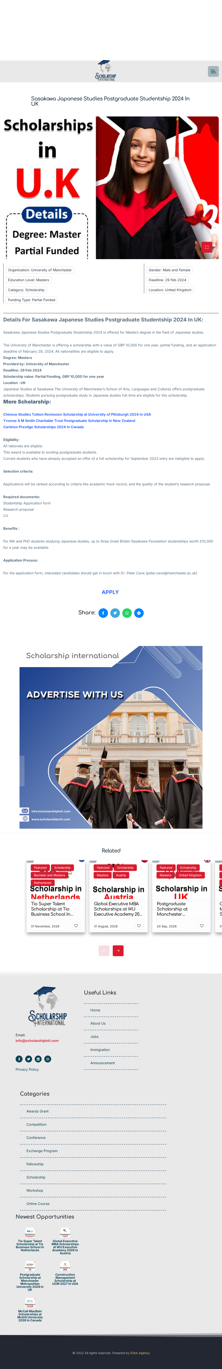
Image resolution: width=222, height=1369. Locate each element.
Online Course (37, 1203)
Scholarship (36, 1177)
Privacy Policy (27, 1069)
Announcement (102, 1063)
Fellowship (35, 1164)
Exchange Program (42, 1151)
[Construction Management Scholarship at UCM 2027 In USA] (65, 1266)
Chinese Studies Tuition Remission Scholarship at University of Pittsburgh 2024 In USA (77, 414)
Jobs (94, 1036)
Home (95, 1010)
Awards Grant (37, 1111)
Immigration (100, 1050)
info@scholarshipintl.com (37, 1040)
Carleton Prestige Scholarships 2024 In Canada (43, 427)
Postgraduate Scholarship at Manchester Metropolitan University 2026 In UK (30, 1282)
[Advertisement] (111, 30)
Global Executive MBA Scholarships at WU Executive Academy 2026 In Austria (65, 1247)
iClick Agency (140, 1353)
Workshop (34, 1190)
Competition (36, 1124)
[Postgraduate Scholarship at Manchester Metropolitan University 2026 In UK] (30, 1266)
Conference (36, 1137)
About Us (98, 1023)
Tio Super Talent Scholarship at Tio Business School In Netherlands (30, 1246)
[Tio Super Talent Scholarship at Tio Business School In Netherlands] (30, 1232)
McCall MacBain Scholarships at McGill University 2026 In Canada (30, 1316)
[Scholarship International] (105, 71)
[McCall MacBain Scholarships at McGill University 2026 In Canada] (30, 1303)
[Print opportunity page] (23, 633)
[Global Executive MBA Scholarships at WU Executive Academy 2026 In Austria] (65, 1232)
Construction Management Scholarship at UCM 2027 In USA (65, 1279)
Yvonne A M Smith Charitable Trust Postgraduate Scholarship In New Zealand (69, 420)
